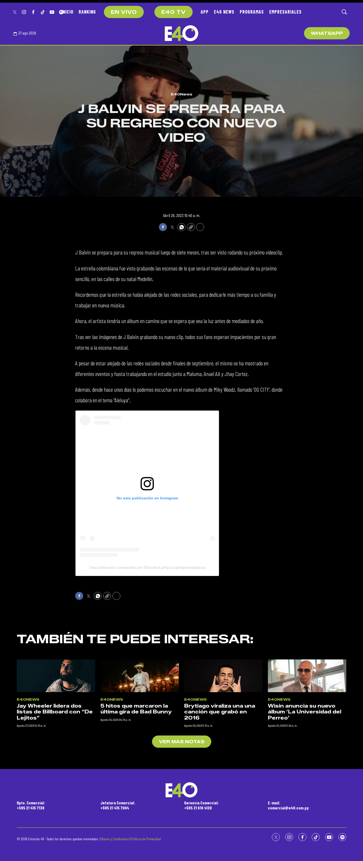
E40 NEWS (224, 12)
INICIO (67, 12)
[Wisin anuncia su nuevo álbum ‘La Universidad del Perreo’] (307, 675)
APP (205, 12)
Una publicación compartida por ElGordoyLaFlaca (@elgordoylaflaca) (147, 567)
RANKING (87, 12)
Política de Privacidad (146, 839)
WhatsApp (327, 33)
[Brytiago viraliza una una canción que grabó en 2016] (223, 675)
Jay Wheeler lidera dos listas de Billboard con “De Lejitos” (55, 712)
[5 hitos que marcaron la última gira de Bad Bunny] (139, 675)
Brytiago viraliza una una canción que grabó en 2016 (219, 712)
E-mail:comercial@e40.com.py (288, 805)
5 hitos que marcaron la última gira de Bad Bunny (136, 709)
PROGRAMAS (252, 12)
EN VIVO (124, 12)
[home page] (181, 33)
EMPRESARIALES (285, 12)
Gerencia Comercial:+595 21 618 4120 (201, 805)
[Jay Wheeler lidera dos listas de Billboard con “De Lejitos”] (56, 675)
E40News (181, 94)
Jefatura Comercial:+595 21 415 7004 (117, 805)
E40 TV (173, 12)
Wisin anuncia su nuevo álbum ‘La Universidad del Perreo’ (304, 712)
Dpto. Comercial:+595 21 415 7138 (31, 805)
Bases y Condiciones (115, 839)
